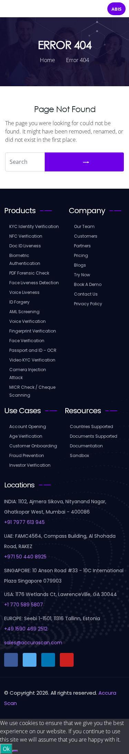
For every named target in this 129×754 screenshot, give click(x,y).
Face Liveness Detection (34, 283)
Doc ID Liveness (25, 246)
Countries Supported (91, 426)
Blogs (80, 265)
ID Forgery (19, 302)
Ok (6, 749)
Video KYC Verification (32, 360)
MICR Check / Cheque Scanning (32, 391)
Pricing (81, 255)
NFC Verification (25, 236)
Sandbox (79, 455)
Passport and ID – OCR (32, 350)
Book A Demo (87, 284)
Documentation (86, 446)
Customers (85, 236)
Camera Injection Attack (27, 373)
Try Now (82, 275)
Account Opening (27, 426)
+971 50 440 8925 (25, 556)
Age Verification (25, 436)
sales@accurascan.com (33, 642)
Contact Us (86, 294)
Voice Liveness (24, 292)
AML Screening (24, 312)
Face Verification (26, 341)
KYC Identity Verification (34, 226)
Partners (82, 246)
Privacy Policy (88, 304)
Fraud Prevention (26, 455)
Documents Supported (93, 436)
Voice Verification (27, 321)
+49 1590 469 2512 (25, 628)
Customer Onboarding (33, 446)
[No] (15, 751)
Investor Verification (30, 465)
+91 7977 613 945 (24, 522)
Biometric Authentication (24, 259)
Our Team (84, 226)
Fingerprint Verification (32, 331)
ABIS (116, 9)
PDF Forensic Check (29, 273)
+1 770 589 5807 (23, 604)
